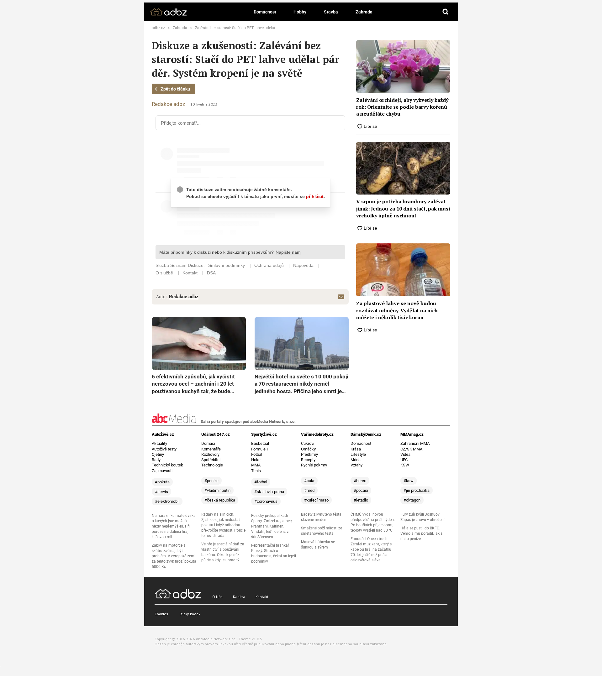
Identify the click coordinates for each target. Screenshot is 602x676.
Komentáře (211, 449)
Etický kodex (189, 613)
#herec (360, 480)
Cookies (161, 613)
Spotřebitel (210, 459)
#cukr (309, 480)
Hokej (256, 459)
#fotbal (260, 482)
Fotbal (256, 454)
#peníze (211, 480)
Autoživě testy (164, 449)
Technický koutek (167, 465)
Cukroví (307, 443)
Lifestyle (358, 454)
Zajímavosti (162, 470)
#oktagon (412, 500)
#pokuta (162, 482)
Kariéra (239, 596)
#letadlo (361, 500)
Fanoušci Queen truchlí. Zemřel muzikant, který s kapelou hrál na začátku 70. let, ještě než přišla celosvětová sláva (371, 549)
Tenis (256, 470)
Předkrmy (309, 454)
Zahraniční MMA (415, 443)
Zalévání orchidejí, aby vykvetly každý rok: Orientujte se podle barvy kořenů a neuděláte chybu (402, 106)
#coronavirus (265, 501)
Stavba (331, 11)
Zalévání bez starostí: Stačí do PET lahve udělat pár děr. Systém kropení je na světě (265, 28)
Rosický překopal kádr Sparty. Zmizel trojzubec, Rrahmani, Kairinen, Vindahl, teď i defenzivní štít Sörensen (271, 526)
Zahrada (364, 11)
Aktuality (159, 443)
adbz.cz (158, 28)
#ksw (409, 480)
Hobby (299, 11)
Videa (405, 454)
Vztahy (356, 465)
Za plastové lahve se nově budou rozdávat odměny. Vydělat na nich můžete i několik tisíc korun (397, 310)
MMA (256, 465)
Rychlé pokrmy (314, 465)
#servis (161, 491)
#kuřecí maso (316, 500)
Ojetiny (158, 454)
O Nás (217, 596)
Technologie (212, 465)
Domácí (208, 443)
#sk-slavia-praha (269, 491)
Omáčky (308, 449)
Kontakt (262, 596)
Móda (356, 459)
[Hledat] (445, 12)
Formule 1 (260, 449)
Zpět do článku (175, 88)
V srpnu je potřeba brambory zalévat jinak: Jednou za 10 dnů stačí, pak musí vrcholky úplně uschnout (403, 208)
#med (309, 490)
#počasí (361, 490)
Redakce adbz (168, 104)
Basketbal (260, 443)
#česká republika (219, 500)
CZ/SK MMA (411, 449)
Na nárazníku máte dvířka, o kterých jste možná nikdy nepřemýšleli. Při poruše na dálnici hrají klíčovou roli (174, 526)
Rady (156, 459)
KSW (404, 465)
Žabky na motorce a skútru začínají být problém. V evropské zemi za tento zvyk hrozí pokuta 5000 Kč (174, 556)
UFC (404, 459)
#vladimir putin (217, 490)
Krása (356, 449)
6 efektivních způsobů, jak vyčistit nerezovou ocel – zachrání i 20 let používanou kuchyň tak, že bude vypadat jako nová (193, 384)
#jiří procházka (417, 490)
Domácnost (265, 11)
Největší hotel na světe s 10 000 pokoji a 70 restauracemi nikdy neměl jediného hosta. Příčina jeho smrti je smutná (301, 384)
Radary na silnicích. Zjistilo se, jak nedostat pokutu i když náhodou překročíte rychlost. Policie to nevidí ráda (223, 525)
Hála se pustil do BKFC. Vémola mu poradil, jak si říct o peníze (421, 533)
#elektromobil (167, 501)
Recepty (308, 459)
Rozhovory (210, 454)
